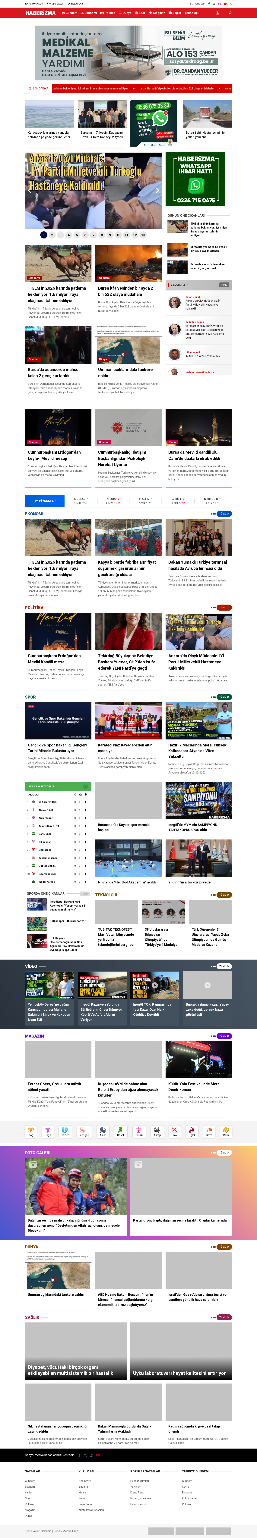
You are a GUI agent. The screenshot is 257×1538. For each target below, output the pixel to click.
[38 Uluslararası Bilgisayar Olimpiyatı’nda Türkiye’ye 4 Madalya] (163, 912)
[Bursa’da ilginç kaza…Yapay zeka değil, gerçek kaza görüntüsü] (207, 985)
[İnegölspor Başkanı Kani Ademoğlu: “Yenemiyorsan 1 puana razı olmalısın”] (37, 910)
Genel (172, 442)
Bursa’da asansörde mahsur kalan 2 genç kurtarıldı (190, 88)
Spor (142, 13)
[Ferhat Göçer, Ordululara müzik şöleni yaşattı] (58, 1060)
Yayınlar (135, 1486)
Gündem (71, 13)
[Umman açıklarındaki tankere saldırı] (58, 1270)
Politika (110, 13)
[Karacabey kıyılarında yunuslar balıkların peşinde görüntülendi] (49, 114)
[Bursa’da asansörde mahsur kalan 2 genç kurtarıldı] (177, 272)
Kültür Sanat (189, 1498)
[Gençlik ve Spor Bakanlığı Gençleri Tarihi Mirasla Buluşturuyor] (58, 720)
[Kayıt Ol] (218, 13)
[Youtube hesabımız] (225, 3)
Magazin (159, 13)
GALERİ (36, 3)
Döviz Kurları (86, 1504)
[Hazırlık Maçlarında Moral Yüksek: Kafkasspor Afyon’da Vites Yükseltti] (199, 720)
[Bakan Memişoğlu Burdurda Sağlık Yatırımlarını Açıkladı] (128, 1402)
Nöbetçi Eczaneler (141, 1498)
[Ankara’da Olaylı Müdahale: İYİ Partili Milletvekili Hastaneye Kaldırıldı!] (199, 631)
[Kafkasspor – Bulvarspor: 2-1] (37, 929)
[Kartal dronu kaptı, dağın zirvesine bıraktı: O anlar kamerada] (181, 1186)
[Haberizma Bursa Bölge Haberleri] (40, 15)
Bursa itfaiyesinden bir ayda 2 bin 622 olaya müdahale (107, 88)
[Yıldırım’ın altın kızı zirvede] (199, 858)
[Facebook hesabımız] (209, 3)
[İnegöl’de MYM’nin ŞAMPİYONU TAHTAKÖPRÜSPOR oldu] (199, 800)
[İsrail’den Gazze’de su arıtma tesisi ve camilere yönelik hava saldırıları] (199, 1270)
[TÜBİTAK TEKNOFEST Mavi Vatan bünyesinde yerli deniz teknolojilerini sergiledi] (116, 912)
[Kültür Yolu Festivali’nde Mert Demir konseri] (199, 1060)
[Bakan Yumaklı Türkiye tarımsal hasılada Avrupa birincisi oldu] (199, 537)
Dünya (127, 13)
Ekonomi (91, 13)
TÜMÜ (224, 285)
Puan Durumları (139, 1480)
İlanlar (28, 1492)
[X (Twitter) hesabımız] (214, 3)
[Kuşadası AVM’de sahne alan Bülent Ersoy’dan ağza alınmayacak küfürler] (128, 1060)
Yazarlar (84, 1486)
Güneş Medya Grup (66, 1531)
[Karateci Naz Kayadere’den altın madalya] (128, 720)
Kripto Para (137, 1492)
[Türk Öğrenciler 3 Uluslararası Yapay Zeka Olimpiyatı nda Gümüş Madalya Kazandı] (210, 912)
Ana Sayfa (85, 1480)
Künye (82, 1492)
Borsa (82, 1498)
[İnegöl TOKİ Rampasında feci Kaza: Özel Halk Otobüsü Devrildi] (154, 985)
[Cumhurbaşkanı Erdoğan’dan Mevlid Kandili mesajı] (58, 631)
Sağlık (177, 13)
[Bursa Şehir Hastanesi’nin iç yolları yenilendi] (207, 114)
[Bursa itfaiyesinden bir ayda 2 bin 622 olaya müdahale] (177, 255)
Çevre (185, 1486)
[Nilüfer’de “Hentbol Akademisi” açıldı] (128, 858)
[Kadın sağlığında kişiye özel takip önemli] (199, 1402)
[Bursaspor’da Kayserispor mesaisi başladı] (128, 800)
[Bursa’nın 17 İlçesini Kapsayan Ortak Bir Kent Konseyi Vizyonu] (102, 114)
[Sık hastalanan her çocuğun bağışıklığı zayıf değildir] (58, 1402)
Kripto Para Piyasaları (91, 1510)
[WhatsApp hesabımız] (231, 3)
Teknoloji (191, 13)
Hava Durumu (138, 1504)
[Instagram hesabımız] (219, 3)
